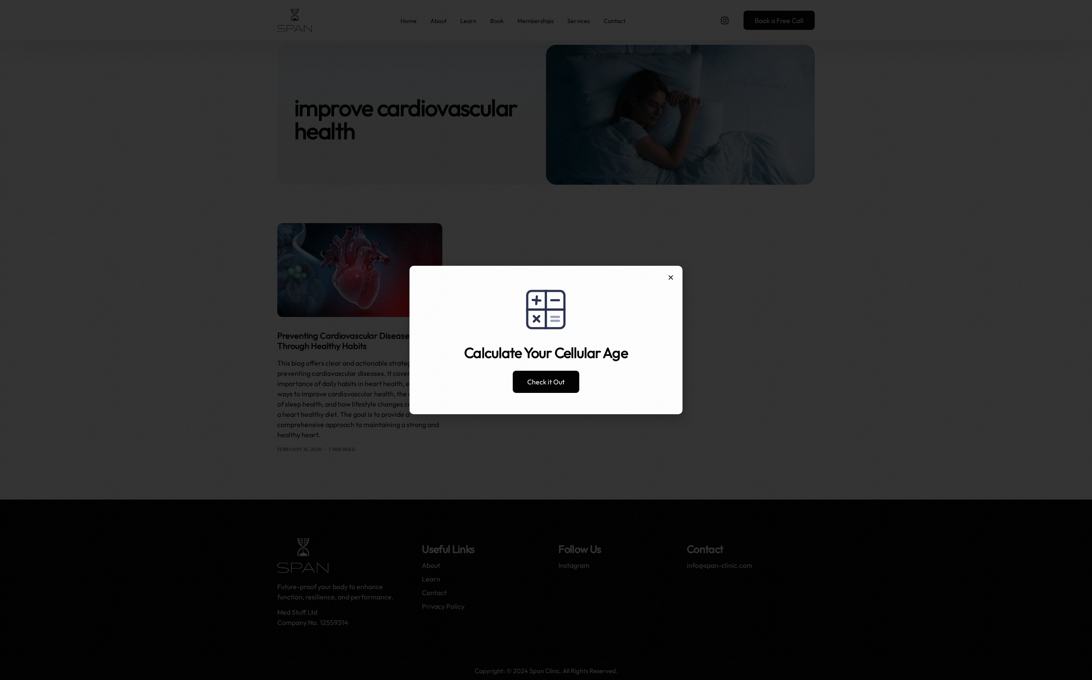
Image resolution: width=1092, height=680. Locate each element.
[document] (546, 340)
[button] (671, 277)
